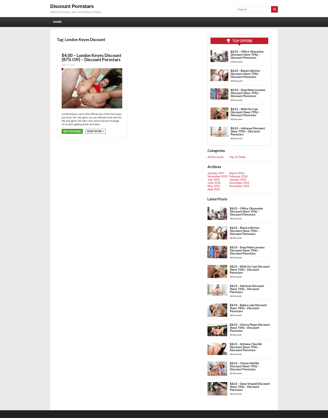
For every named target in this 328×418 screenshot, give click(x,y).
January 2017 (215, 173)
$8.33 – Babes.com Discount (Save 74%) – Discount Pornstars (248, 308)
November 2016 (217, 176)
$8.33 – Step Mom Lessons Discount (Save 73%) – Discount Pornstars (248, 93)
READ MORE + (95, 131)
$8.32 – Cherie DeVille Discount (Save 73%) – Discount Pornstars (244, 366)
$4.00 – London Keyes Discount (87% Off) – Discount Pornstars (91, 57)
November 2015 (239, 186)
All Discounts (237, 62)
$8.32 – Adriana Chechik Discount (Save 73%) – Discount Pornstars (246, 347)
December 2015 (239, 182)
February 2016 (238, 176)
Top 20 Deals (237, 157)
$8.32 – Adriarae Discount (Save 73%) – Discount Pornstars (248, 131)
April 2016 (213, 189)
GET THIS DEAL (72, 131)
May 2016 (213, 186)
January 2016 (237, 179)
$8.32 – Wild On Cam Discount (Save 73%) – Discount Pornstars (245, 112)
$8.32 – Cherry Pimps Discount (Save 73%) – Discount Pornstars (250, 327)
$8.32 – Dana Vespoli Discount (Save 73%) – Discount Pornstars (250, 386)
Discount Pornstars (72, 6)
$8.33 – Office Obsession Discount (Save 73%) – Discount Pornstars (247, 54)
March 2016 (236, 173)
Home (57, 22)
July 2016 (213, 179)
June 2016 (213, 182)
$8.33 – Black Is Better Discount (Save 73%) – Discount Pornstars (245, 73)
